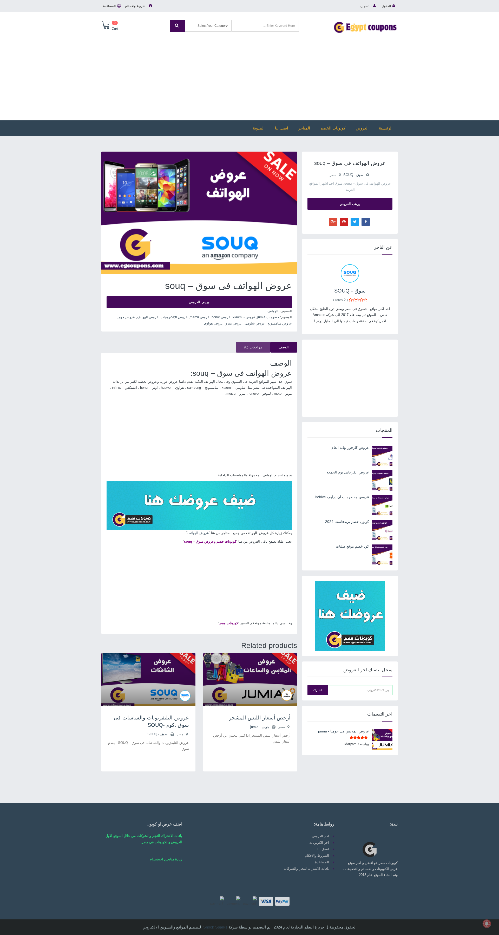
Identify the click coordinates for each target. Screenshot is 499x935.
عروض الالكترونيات (174, 317)
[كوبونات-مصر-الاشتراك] (199, 505)
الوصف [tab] (284, 347)
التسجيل (365, 6)
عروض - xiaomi (244, 317)
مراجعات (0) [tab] (253, 347)
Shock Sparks (215, 927)
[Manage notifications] (487, 923)
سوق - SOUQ (157, 734)
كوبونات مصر (228, 623)
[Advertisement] (249, 73)
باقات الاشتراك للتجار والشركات (306, 869)
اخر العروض (320, 836)
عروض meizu (199, 317)
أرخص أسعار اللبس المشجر (260, 717)
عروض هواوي (214, 323)
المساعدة (109, 6)
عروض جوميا (125, 317)
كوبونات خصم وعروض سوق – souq (210, 541)
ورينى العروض (199, 302)
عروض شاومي (255, 323)
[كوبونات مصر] (365, 27)
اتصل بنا (281, 128)
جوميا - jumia (259, 727)
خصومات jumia (268, 317)
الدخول (386, 6)
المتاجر (304, 128)
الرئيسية (385, 128)
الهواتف (272, 311)
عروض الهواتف (148, 317)
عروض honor (221, 317)
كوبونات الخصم (332, 128)
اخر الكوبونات (319, 843)
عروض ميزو (234, 323)
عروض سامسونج (279, 323)
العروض (362, 128)
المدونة (259, 128)
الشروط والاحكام (136, 6)
